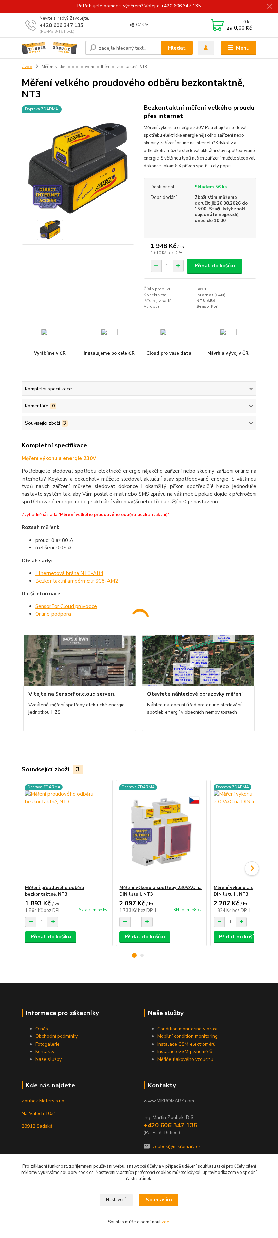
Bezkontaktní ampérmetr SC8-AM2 (76, 581)
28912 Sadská (37, 1126)
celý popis (221, 166)
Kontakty (44, 1051)
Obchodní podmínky (56, 1036)
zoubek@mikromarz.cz (177, 1146)
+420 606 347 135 (61, 25)
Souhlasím (159, 1199)
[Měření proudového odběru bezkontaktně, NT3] (67, 832)
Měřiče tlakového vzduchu (185, 1059)
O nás (41, 1029)
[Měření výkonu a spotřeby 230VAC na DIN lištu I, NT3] (161, 832)
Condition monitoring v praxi (187, 1029)
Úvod (27, 66)
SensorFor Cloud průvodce (66, 606)
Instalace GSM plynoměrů (184, 1051)
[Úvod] (51, 48)
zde (165, 1222)
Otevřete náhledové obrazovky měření (195, 694)
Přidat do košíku (215, 265)
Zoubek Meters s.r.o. (43, 1101)
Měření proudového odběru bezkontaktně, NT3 (54, 891)
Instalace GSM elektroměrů (186, 1044)
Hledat (177, 47)
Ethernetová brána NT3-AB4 (69, 573)
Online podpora (53, 614)
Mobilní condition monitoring (187, 1036)
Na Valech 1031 (39, 1113)
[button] (134, 955)
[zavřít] (269, 7)
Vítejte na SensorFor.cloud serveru (72, 694)
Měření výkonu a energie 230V (59, 458)
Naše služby (48, 1059)
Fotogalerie (47, 1044)
